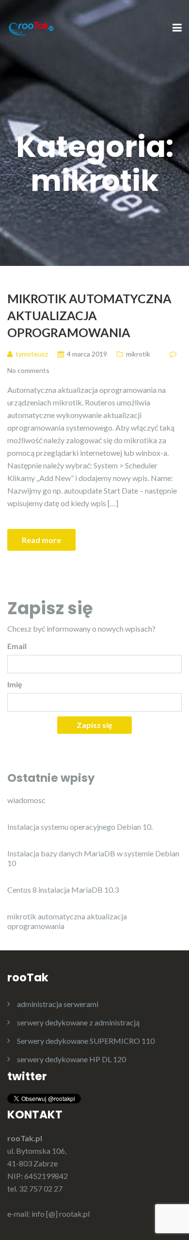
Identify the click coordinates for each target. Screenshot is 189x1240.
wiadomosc (26, 800)
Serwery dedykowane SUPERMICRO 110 (86, 1040)
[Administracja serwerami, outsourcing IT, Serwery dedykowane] (31, 27)
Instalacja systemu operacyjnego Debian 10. (80, 826)
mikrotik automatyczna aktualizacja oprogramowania (89, 315)
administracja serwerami (57, 1003)
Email (17, 646)
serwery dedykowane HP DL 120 (71, 1059)
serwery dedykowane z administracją (78, 1022)
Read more (41, 539)
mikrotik (138, 354)
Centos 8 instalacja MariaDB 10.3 (63, 889)
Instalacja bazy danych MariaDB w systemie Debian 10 (93, 858)
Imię (14, 684)
